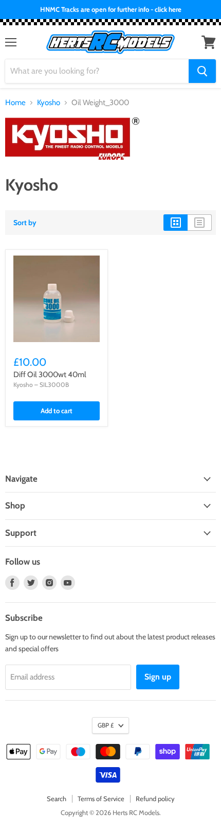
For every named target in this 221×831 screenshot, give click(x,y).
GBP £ (106, 725)
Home (15, 102)
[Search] (202, 71)
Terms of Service (101, 798)
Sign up (157, 677)
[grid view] (175, 222)
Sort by (24, 222)
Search (56, 798)
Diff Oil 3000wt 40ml (49, 374)
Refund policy (155, 798)
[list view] (200, 222)
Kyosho (48, 102)
